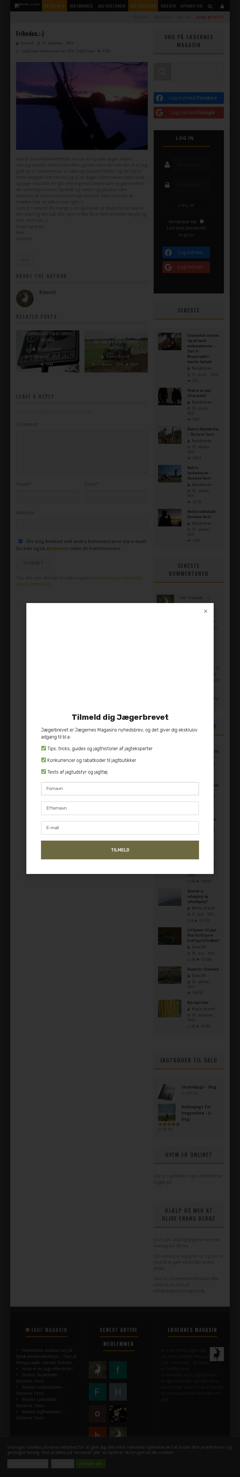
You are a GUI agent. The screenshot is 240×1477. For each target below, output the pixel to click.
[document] (120, 738)
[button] (205, 611)
